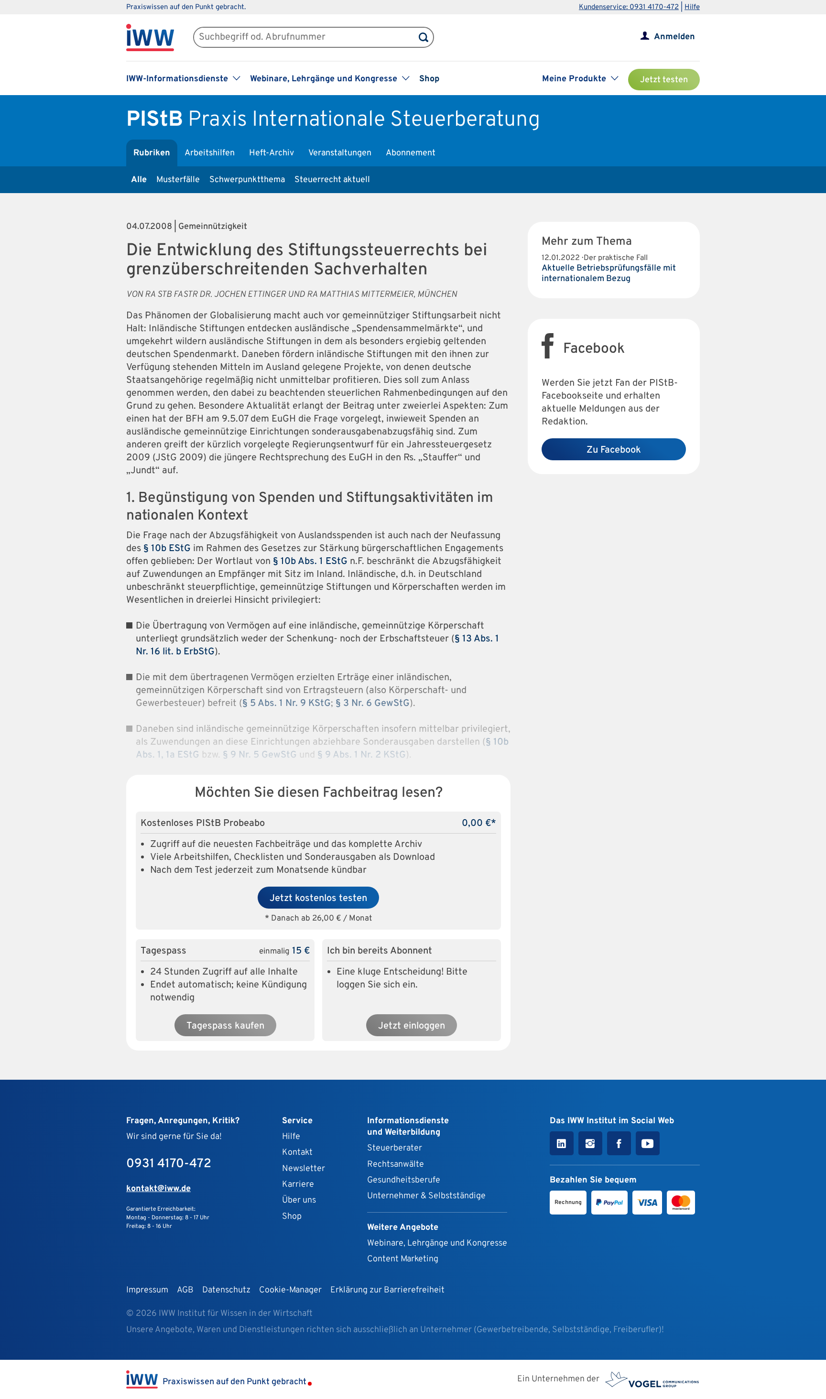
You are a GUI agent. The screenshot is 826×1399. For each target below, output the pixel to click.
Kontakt (297, 1152)
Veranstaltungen (339, 153)
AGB (185, 1290)
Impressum (147, 1290)
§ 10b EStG (167, 548)
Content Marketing (402, 1259)
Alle (139, 179)
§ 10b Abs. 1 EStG (310, 561)
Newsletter (303, 1168)
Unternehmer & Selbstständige (426, 1196)
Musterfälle (178, 179)
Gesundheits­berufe (403, 1180)
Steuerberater (394, 1148)
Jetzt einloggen (411, 1026)
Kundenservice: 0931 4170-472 (629, 7)
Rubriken (151, 153)
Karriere (298, 1184)
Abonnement (410, 153)
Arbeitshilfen (210, 153)
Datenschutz (226, 1290)
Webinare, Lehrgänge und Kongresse (437, 1243)
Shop (429, 79)
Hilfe (692, 7)
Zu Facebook (614, 450)
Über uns (299, 1200)
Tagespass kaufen (225, 1026)
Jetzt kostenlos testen (318, 898)
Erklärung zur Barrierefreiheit (387, 1290)
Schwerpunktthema (247, 179)
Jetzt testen (664, 80)
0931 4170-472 (168, 1164)
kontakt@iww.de (158, 1188)
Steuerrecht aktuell (332, 179)
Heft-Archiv (271, 153)
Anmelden (674, 37)
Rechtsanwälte (395, 1164)
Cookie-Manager (290, 1290)
